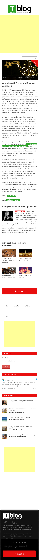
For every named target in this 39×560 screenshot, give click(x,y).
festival (30, 533)
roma (11, 536)
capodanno (6, 533)
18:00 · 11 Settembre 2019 (8, 388)
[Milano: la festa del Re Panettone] (25, 274)
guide (11, 535)
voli (12, 538)
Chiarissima (12, 196)
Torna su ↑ (19, 291)
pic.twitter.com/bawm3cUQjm (10, 386)
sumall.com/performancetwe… (20, 384)
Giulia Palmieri (19, 211)
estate (26, 533)
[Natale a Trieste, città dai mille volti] (25, 256)
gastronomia (6, 535)
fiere (33, 533)
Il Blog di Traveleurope (10, 546)
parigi (7, 536)
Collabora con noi (19, 548)
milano (31, 535)
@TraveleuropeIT (10, 380)
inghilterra (16, 535)
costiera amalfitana (19, 533)
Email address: (6, 358)
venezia (5, 538)
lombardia (22, 535)
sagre (14, 536)
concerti (11, 533)
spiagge (21, 536)
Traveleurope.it (9, 378)
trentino (30, 536)
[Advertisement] (19, 34)
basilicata (9, 200)
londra (26, 535)
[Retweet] (35, 388)
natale (17, 200)
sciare (17, 536)
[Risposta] (33, 388)
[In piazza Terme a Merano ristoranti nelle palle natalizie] (9, 256)
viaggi (8, 538)
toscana (26, 536)
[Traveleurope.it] (3, 380)
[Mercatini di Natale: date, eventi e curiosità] (9, 274)
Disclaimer (22, 546)
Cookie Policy (8, 548)
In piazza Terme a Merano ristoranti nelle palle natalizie (8, 260)
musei (4, 536)
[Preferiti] (36, 388)
